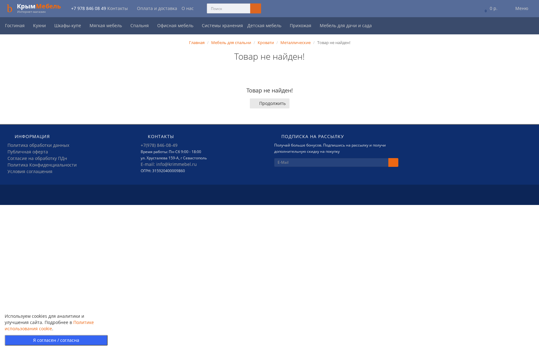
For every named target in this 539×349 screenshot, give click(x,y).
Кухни (40, 25)
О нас (188, 8)
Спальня (140, 25)
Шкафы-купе (68, 25)
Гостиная (15, 25)
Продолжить (272, 103)
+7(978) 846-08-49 (159, 145)
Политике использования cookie (49, 325)
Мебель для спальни (231, 42)
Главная (197, 42)
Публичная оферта (27, 152)
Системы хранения (222, 25)
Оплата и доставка (157, 8)
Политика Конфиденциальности (42, 165)
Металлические (295, 42)
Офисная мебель (176, 25)
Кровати (266, 42)
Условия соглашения (29, 171)
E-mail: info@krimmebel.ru (169, 164)
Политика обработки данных (38, 145)
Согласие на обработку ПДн (37, 158)
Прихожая (301, 25)
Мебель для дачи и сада (346, 25)
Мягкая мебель (106, 25)
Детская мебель (265, 25)
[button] (490, 8)
